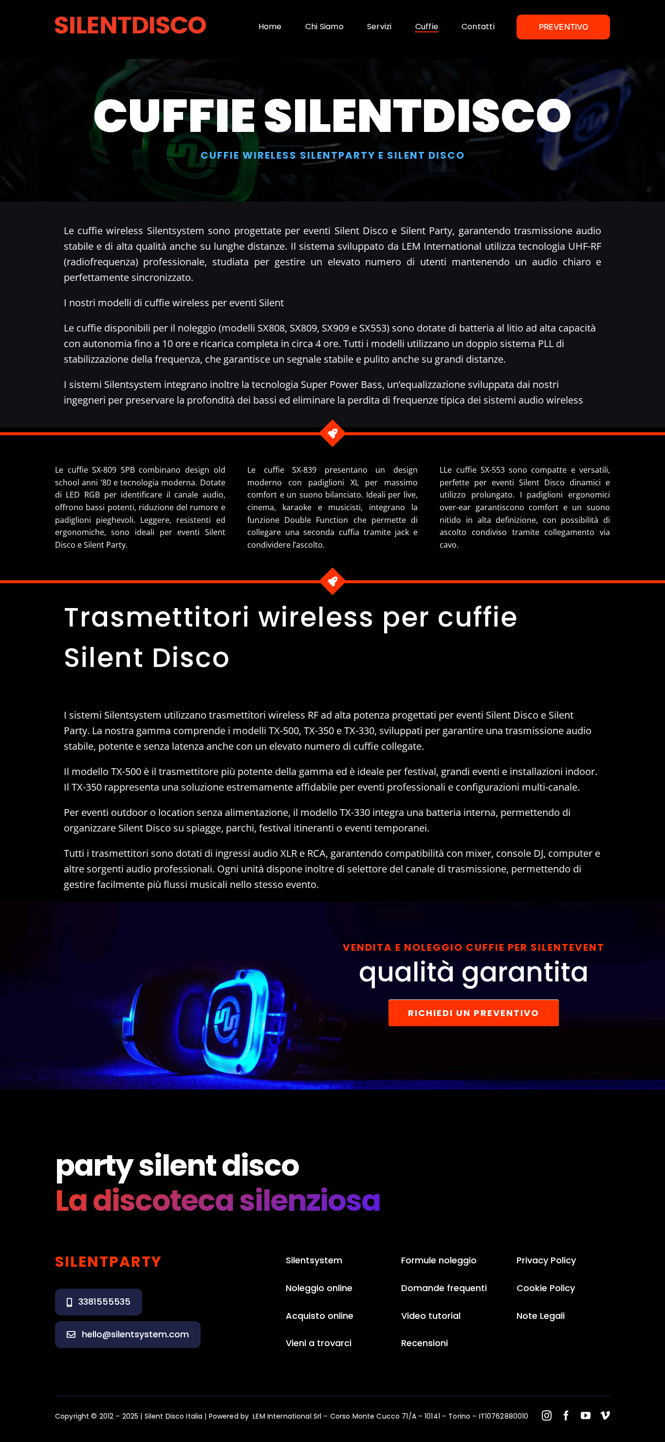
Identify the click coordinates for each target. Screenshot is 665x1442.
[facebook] (566, 1416)
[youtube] (586, 1416)
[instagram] (547, 1416)
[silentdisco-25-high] (130, 19)
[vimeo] (605, 1416)
